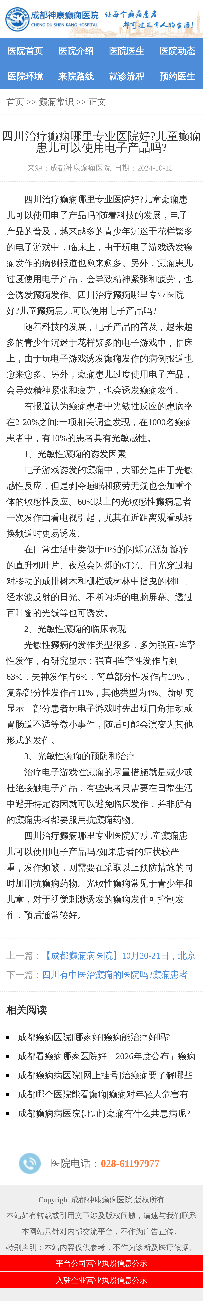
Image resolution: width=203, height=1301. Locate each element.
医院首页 (25, 51)
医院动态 (177, 51)
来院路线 (76, 76)
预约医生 (177, 76)
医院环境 (25, 76)
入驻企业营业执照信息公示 (101, 1280)
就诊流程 (127, 76)
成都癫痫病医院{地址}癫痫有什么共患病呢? (104, 1113)
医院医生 (127, 51)
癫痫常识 (56, 102)
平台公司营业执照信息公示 (101, 1263)
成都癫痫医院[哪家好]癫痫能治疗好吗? (94, 1037)
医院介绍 (76, 51)
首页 (15, 102)
